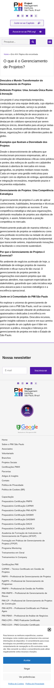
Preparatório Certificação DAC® (17, 524)
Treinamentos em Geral (13, 552)
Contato (5, 480)
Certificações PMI (10, 564)
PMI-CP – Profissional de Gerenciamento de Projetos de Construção (27, 602)
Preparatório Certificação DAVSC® (18, 528)
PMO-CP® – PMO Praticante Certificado (21, 620)
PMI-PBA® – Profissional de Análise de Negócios (25, 616)
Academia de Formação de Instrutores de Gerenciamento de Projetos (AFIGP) (21, 534)
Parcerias (6, 471)
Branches (6, 458)
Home (6, 54)
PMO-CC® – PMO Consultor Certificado (21, 625)
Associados (7, 449)
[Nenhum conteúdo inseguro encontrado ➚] (27, 427)
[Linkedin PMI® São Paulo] (31, 16)
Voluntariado (8, 453)
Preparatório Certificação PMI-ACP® (19, 510)
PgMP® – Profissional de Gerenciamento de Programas (23, 582)
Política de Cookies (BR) (13, 489)
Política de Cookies (16, 684)
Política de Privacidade (35, 684)
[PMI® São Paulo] (27, 6)
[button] (49, 629)
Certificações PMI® (11, 467)
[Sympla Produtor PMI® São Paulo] (36, 16)
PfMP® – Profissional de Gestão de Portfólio (23, 588)
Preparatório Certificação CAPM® (18, 506)
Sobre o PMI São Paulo (13, 444)
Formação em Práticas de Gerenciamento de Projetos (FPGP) (23, 542)
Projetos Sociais (9, 462)
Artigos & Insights (10, 476)
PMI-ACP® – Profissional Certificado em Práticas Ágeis (25, 609)
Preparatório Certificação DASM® (18, 515)
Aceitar (27, 660)
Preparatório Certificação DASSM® (18, 519)
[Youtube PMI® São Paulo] (27, 16)
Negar (27, 668)
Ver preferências (27, 677)
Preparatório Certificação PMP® (17, 501)
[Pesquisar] (33, 41)
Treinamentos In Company (14, 557)
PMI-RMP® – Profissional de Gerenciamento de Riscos (24, 594)
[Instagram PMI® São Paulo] (22, 16)
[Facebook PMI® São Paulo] (18, 16)
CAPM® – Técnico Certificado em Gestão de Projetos (23, 570)
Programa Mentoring (11, 548)
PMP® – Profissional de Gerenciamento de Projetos (26, 576)
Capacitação (8, 497)
